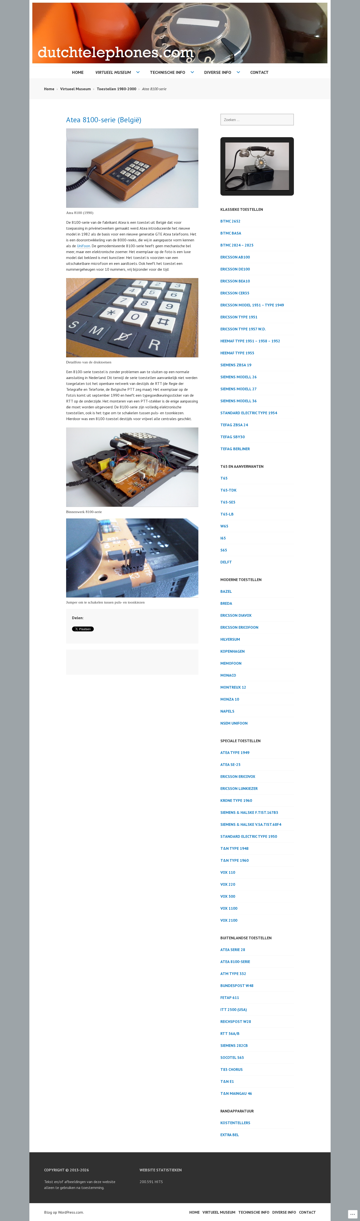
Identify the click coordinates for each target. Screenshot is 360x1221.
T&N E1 (227, 1081)
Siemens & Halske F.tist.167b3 (249, 812)
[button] (245, 177)
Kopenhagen (232, 651)
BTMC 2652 (230, 221)
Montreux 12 (233, 687)
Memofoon (230, 663)
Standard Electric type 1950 (248, 836)
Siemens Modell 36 (238, 400)
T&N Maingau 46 (236, 1093)
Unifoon (83, 245)
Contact (259, 72)
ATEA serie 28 (232, 949)
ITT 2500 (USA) (233, 1009)
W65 (224, 526)
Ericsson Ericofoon (239, 627)
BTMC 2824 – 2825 (236, 245)
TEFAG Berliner (235, 448)
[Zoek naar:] (257, 119)
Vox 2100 (228, 920)
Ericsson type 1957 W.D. (243, 328)
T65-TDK (228, 490)
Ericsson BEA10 (235, 281)
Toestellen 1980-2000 (116, 88)
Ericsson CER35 (234, 293)
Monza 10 (229, 699)
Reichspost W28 (235, 1021)
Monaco (228, 675)
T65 (224, 478)
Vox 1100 (228, 908)
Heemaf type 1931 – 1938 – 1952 (250, 340)
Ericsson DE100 (235, 269)
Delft (226, 562)
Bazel (226, 591)
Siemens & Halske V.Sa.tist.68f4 (250, 824)
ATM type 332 (233, 973)
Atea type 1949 (234, 752)
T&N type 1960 (234, 860)
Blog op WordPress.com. (64, 1212)
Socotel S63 (232, 1057)
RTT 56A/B (230, 1033)
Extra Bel (229, 1134)
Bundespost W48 (236, 985)
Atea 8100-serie (235, 961)
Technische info (167, 72)
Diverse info (217, 72)
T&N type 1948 (234, 848)
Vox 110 (227, 872)
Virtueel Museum (113, 72)
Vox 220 (227, 884)
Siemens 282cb (234, 1045)
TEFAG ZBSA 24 (234, 424)
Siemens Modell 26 (238, 376)
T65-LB (227, 514)
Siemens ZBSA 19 (235, 364)
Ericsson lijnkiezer (239, 788)
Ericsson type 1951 (238, 316)
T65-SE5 (227, 502)
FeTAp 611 (229, 997)
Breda (226, 603)
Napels (227, 711)
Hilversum (230, 639)
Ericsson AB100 (235, 257)
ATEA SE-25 (230, 764)
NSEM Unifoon (234, 723)
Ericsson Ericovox (237, 776)
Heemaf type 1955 (237, 352)
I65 (223, 538)
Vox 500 (227, 896)
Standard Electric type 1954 (248, 412)
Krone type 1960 (236, 800)
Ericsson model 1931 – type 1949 (252, 304)
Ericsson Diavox (236, 615)
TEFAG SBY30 (232, 436)
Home (78, 72)
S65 (223, 550)
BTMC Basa (230, 233)
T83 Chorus (231, 1069)
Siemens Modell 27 (238, 388)
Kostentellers (235, 1122)
